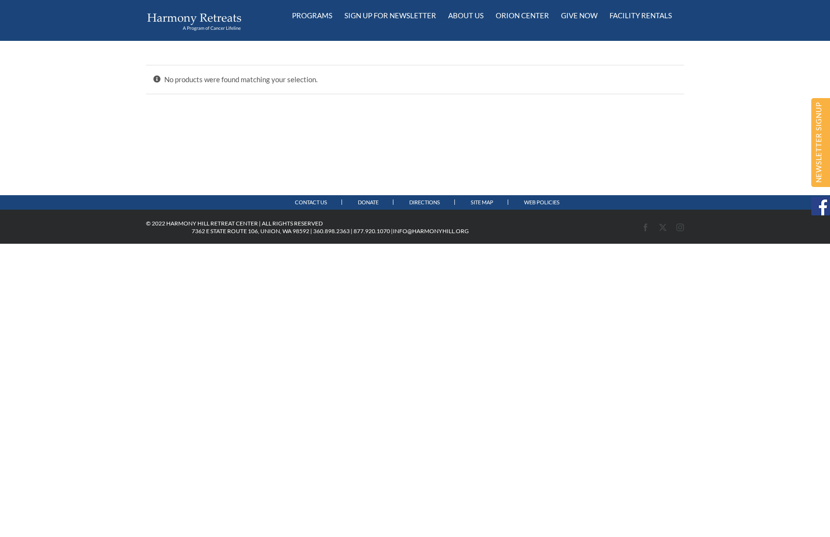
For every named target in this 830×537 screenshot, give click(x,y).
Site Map (482, 202)
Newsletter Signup (818, 142)
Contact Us (311, 202)
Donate (368, 202)
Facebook (820, 206)
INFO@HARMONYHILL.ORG (431, 231)
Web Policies (542, 202)
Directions (424, 202)
